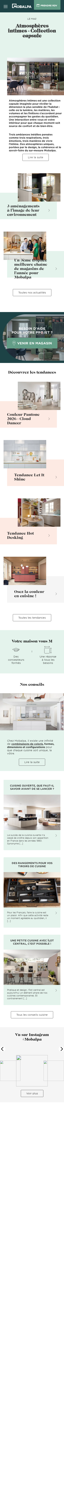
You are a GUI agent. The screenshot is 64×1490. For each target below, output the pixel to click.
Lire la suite (35, 157)
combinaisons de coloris (27, 743)
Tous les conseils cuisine (32, 1014)
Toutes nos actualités (32, 292)
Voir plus (32, 1093)
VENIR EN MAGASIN (34, 343)
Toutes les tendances (32, 617)
